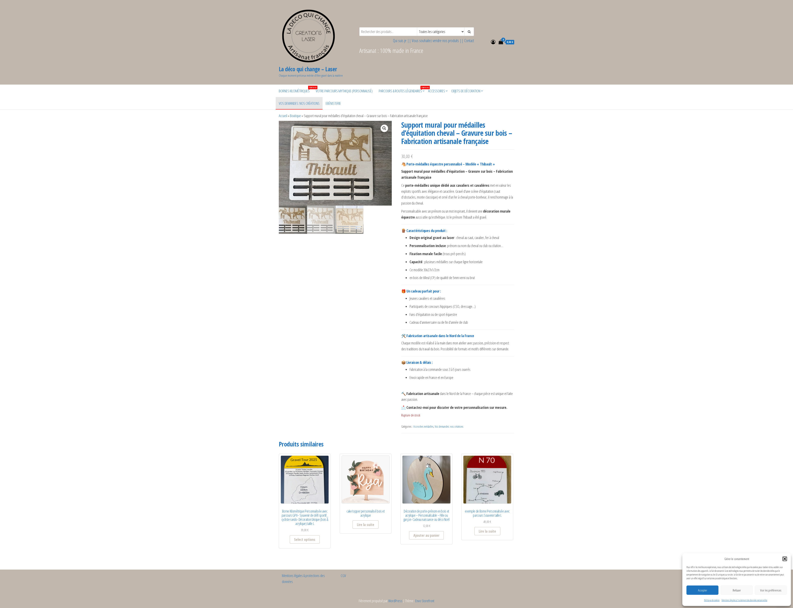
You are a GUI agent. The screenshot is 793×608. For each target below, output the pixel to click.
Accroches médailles (423, 426)
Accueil (283, 115)
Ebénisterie (333, 103)
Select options (304, 539)
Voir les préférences (770, 590)
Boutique (295, 115)
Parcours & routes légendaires (402, 89)
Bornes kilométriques (296, 89)
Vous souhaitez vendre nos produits (435, 40)
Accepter (702, 590)
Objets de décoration (465, 90)
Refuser (737, 590)
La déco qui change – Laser (308, 69)
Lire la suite (365, 524)
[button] (785, 559)
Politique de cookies (711, 600)
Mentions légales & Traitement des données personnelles (744, 600)
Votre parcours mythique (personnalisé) (344, 90)
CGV (343, 575)
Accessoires (436, 90)
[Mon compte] (493, 42)
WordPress (395, 600)
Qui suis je (399, 40)
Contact (469, 40)
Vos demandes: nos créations (299, 103)
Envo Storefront (424, 600)
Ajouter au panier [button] (426, 535)
